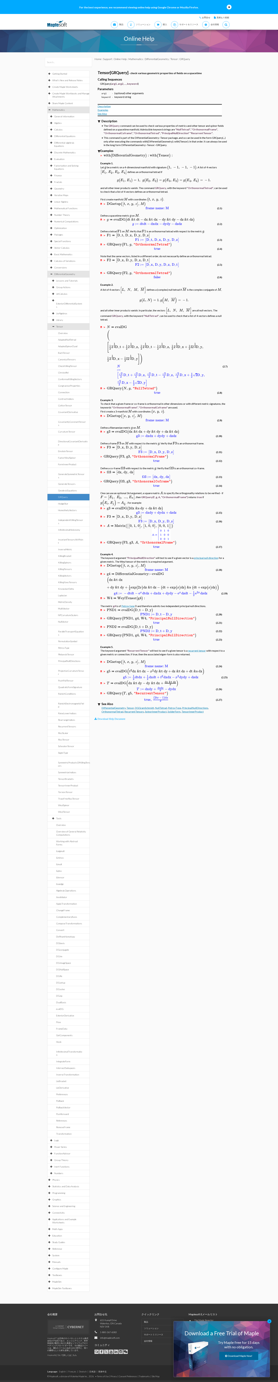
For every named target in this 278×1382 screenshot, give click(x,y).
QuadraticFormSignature (70, 687)
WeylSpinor (63, 805)
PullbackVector (63, 1107)
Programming (58, 1193)
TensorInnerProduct (68, 785)
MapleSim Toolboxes (62, 1288)
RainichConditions (67, 693)
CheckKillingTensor (67, 366)
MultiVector (64, 608)
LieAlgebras (61, 313)
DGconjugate (62, 949)
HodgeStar (63, 503)
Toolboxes (57, 1275)
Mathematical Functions (66, 208)
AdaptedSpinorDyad (67, 346)
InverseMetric (65, 549)
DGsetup (60, 982)
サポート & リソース (153, 1334)
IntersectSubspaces (65, 1068)
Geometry (59, 188)
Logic (56, 1140)
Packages (58, 234)
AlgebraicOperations (66, 890)
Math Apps (57, 1229)
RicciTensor (63, 739)
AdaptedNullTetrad (67, 339)
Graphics (56, 1199)
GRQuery (63, 497)
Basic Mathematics (63, 254)
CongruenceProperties (69, 385)
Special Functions (62, 241)
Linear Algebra (61, 201)
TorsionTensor (65, 792)
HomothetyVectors (67, 510)
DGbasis (60, 943)
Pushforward (62, 1114)
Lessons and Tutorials (67, 280)
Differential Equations (64, 136)
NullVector (63, 621)
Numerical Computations (66, 221)
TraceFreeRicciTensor (68, 798)
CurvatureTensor (66, 431)
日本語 (92, 1371)
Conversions (60, 267)
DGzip (59, 995)
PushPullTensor (66, 680)
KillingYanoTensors (67, 582)
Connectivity (58, 1212)
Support (107, 58)
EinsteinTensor (65, 451)
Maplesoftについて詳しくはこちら (62, 1355)
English (62, 1371)
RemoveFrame (63, 1127)
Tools (58, 818)
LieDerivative (62, 1087)
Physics (56, 1179)
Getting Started (59, 73)
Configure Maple (60, 1268)
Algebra (57, 123)
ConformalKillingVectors (70, 379)
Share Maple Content (62, 103)
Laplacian (62, 595)
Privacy (114, 1376)
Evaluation (59, 159)
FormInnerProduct (67, 464)
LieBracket (61, 1081)
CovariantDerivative (68, 412)
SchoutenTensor (66, 746)
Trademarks (144, 1376)
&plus (59, 870)
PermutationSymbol (67, 641)
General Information (64, 116)
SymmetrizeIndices (67, 772)
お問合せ (206, 17)
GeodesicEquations (67, 490)
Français (72, 1371)
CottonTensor (65, 405)
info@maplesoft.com (110, 1337)
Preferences (62, 1094)
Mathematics (58, 109)
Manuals (56, 1262)
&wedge (60, 884)
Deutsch (83, 1371)
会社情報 (148, 1341)
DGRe (59, 976)
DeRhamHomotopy (65, 936)
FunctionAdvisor (62, 1153)
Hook (58, 1041)
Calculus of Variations (64, 261)
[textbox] (127, 155)
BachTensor (64, 352)
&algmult (60, 851)
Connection (64, 392)
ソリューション (151, 1328)
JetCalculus (61, 293)
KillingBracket (64, 556)
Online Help (120, 58)
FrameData (61, 1028)
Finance (58, 175)
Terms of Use (103, 1376)
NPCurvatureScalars (68, 615)
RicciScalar (63, 733)
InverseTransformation (67, 1074)
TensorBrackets (66, 779)
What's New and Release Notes (67, 80)
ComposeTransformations (69, 923)
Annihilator (61, 897)
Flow (58, 1022)
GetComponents (64, 1035)
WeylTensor (64, 811)
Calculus (58, 129)
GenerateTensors (66, 484)
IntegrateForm (63, 1061)
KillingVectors (64, 575)
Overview (63, 333)
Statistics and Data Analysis (65, 1186)
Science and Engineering (63, 1206)
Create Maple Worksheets (65, 87)
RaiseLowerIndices (67, 713)
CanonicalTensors (67, 359)
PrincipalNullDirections (69, 661)
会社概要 (52, 1314)
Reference (57, 1248)
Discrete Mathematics (65, 152)
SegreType (63, 752)
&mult (59, 864)
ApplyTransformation (66, 903)
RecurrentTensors (67, 726)
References (61, 1120)
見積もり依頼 (223, 17)
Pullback (60, 1101)
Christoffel (63, 372)
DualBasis (61, 1002)
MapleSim (56, 1281)
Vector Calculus (62, 247)
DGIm (59, 956)
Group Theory (61, 1160)
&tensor (60, 877)
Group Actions (63, 287)
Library (59, 320)
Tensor (59, 326)
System (55, 1255)
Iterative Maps (61, 195)
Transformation (64, 1133)
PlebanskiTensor (66, 654)
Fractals (58, 182)
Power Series (60, 1147)
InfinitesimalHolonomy (69, 529)
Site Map (155, 1376)
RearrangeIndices (66, 720)
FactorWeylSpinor (67, 457)
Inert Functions (62, 1166)
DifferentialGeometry (64, 274)
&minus (60, 857)
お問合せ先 (100, 1314)
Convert (60, 930)
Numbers (58, 1173)
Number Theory (62, 215)
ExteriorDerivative (65, 1015)
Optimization (60, 228)
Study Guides (58, 1242)
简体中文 (102, 1371)
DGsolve (60, 989)
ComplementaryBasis (66, 917)
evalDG (60, 1009)
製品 (146, 1322)
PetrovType (63, 647)
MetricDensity (65, 602)
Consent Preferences (128, 1376)
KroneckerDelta (66, 588)
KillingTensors (65, 569)
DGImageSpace (63, 963)
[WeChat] (125, 1352)
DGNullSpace (62, 969)
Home (98, 58)
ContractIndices (66, 399)
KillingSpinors (64, 562)
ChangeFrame (63, 910)
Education (57, 1235)
